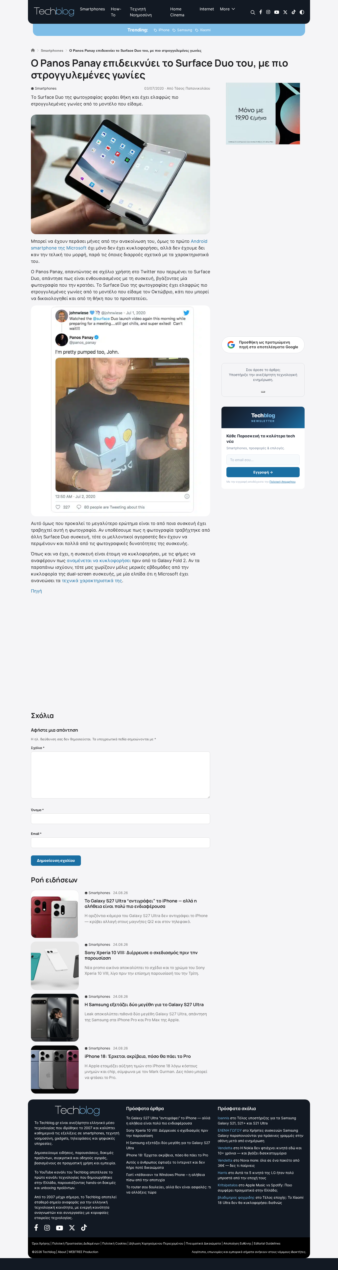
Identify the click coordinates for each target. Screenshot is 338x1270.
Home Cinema (177, 11)
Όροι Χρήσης (41, 1243)
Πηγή (36, 591)
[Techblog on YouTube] (276, 11)
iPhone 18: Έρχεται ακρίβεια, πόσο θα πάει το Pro (138, 1056)
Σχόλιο (38, 748)
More (225, 8)
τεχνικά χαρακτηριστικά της (92, 580)
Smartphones (92, 8)
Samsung (184, 30)
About (62, 1252)
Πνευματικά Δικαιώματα (203, 1243)
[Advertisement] (120, 651)
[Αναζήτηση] (253, 12)
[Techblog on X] (285, 11)
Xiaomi (205, 30)
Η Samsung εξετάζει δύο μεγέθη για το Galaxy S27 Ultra (144, 1004)
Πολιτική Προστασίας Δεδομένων (76, 1243)
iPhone (164, 30)
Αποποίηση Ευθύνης (237, 1243)
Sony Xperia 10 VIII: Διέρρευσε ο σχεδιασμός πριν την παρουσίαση (141, 955)
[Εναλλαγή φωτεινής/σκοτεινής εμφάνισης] (302, 11)
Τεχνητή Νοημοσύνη (141, 11)
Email (36, 834)
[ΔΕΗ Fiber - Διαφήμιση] (263, 114)
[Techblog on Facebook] (260, 11)
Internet (207, 8)
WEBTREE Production (83, 1252)
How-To (116, 11)
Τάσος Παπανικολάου (192, 88)
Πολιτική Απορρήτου (282, 481)
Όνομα (37, 810)
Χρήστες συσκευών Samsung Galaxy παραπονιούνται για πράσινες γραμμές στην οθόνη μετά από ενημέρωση (260, 1135)
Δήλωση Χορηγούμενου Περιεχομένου (156, 1243)
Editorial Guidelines (267, 1243)
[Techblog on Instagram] (268, 11)
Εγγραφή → (263, 472)
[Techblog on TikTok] (293, 11)
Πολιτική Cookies (114, 1243)
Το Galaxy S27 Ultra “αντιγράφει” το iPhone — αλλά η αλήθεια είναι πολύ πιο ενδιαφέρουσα (141, 903)
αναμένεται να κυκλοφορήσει (99, 560)
